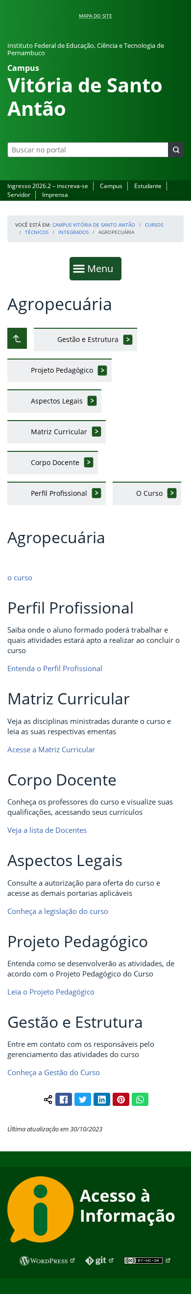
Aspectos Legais (57, 400)
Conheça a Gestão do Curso (53, 1072)
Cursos (154, 224)
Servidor (18, 195)
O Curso (149, 493)
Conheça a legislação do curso (57, 911)
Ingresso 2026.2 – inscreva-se (47, 186)
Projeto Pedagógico (62, 370)
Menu (102, 268)
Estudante (148, 186)
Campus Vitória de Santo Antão (93, 224)
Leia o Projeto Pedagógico (51, 992)
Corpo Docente (55, 462)
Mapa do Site (95, 15)
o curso (19, 577)
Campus (111, 186)
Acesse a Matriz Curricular (51, 749)
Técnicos (36, 232)
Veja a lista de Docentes (47, 830)
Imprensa (55, 195)
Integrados (73, 232)
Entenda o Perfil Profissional (54, 668)
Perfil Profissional (59, 493)
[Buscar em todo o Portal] (176, 149)
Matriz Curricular (59, 431)
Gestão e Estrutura (88, 339)
